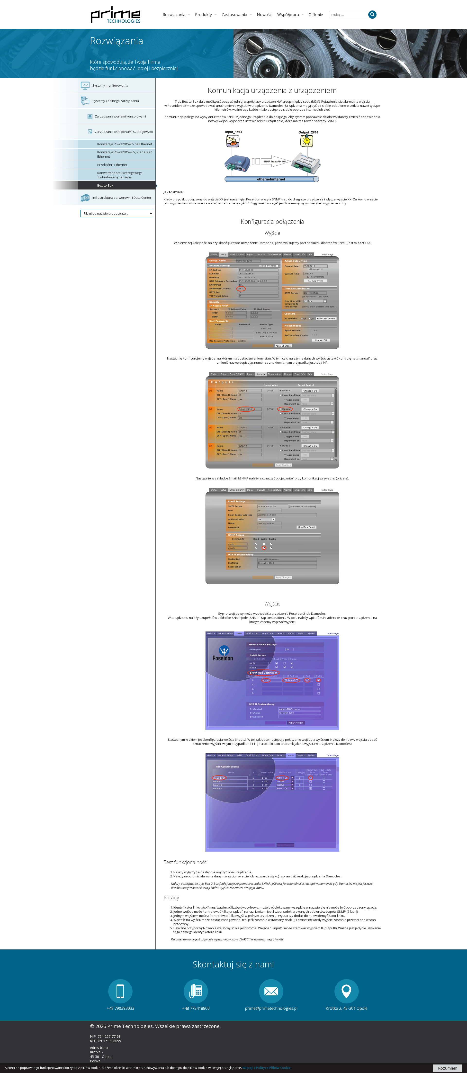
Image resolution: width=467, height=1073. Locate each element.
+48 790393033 (120, 1008)
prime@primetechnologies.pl (271, 1008)
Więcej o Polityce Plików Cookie (266, 1067)
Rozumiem (447, 1068)
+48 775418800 (196, 1008)
